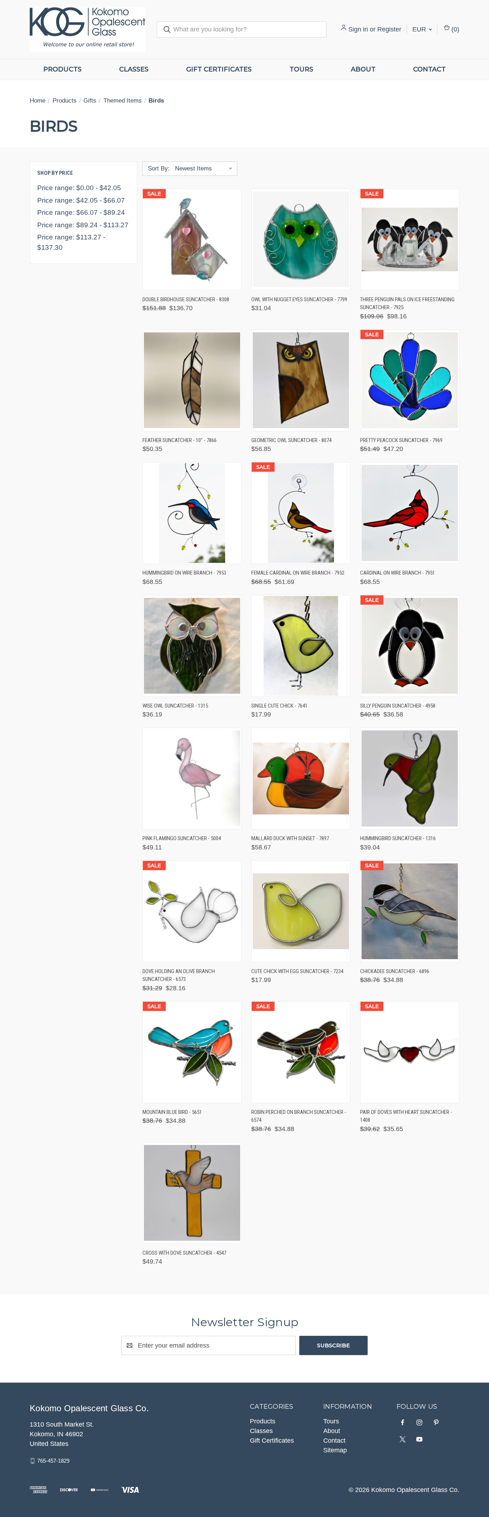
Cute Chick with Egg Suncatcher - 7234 (297, 971)
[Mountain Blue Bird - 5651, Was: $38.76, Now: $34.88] (192, 1052)
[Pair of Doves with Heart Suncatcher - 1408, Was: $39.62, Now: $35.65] (410, 1052)
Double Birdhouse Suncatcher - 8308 (185, 299)
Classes (134, 69)
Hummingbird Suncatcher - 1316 (398, 838)
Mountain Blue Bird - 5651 (172, 1112)
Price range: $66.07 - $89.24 (81, 212)
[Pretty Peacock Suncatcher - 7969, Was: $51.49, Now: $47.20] (410, 380)
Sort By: (159, 168)
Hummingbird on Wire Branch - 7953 (184, 573)
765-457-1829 (53, 1461)
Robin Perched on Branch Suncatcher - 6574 (298, 1116)
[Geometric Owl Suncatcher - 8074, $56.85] (301, 380)
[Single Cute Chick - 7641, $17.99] (301, 645)
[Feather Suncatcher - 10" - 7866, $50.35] (192, 380)
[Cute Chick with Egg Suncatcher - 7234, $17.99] (301, 911)
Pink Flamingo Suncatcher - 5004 (181, 838)
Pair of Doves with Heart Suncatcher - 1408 (406, 1116)
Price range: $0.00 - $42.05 (79, 188)
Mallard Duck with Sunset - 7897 (290, 838)
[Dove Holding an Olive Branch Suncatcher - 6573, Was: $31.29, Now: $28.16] (192, 911)
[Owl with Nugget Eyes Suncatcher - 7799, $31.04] (301, 239)
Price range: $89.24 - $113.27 (83, 225)
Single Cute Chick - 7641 (279, 706)
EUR (420, 29)
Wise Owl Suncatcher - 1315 (175, 706)
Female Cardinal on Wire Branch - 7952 (297, 573)
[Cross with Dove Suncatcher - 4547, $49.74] (192, 1193)
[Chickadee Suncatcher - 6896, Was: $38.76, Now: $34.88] (410, 911)
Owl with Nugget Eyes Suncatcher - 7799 (299, 299)
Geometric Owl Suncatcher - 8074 (291, 440)
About (363, 69)
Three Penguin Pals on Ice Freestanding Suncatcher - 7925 (407, 303)
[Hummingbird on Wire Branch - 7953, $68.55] (192, 512)
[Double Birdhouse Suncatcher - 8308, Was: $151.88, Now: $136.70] (192, 239)
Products (62, 69)
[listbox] (205, 168)
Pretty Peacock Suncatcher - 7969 (401, 440)
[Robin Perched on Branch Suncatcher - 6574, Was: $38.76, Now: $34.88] (301, 1052)
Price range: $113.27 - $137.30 (71, 242)
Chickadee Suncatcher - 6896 (394, 971)
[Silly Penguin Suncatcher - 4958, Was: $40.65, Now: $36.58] (410, 645)
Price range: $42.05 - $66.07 (81, 200)
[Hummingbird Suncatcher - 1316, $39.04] (410, 778)
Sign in (358, 29)
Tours (301, 69)
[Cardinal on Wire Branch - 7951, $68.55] (410, 512)
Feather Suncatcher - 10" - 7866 (179, 440)
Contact (429, 69)
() (454, 29)
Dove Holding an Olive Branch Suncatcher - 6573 (178, 975)
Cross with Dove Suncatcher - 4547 (184, 1253)
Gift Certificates (219, 69)
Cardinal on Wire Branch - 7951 (397, 573)
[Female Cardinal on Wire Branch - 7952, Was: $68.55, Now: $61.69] (301, 512)
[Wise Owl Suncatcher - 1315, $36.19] (192, 645)
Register (389, 29)
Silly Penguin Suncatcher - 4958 (397, 706)
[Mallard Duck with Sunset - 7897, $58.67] (301, 778)
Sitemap (335, 1450)
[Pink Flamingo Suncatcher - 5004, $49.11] (192, 778)
